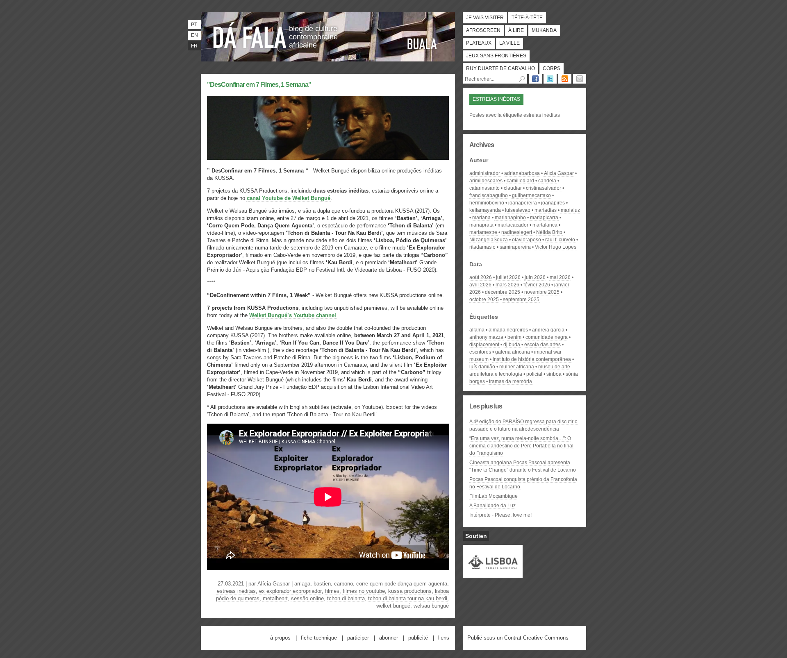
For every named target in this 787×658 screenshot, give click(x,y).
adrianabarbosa (522, 173)
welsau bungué (431, 606)
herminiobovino (486, 203)
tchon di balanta (346, 598)
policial (534, 374)
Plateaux (478, 43)
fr (194, 46)
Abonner (388, 638)
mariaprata (481, 225)
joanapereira (522, 203)
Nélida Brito (549, 232)
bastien (322, 584)
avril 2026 (480, 285)
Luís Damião (482, 367)
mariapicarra (544, 217)
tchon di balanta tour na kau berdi (407, 598)
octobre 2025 (484, 299)
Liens (443, 638)
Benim (514, 337)
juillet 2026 (508, 277)
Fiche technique (319, 638)
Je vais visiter (485, 17)
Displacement (484, 344)
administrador (484, 173)
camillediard (520, 181)
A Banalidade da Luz (492, 505)
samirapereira (515, 247)
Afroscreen (483, 30)
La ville (509, 43)
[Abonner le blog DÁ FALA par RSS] (564, 79)
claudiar (513, 188)
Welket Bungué (393, 606)
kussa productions (410, 591)
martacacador (513, 225)
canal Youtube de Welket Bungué (288, 198)
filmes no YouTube (364, 591)
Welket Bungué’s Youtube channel (292, 315)
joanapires (553, 203)
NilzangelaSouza (488, 240)
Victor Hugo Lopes (555, 247)
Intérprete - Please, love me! (500, 515)
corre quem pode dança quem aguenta (401, 584)
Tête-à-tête (527, 17)
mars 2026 (507, 285)
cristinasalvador (543, 188)
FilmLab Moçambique (493, 496)
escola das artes (542, 344)
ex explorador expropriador (290, 591)
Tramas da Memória (510, 381)
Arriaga (302, 584)
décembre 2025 (502, 292)
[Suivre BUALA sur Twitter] (550, 79)
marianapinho (510, 217)
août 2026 (480, 277)
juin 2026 (535, 277)
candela (547, 181)
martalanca (544, 225)
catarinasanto (484, 188)
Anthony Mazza (486, 337)
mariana (481, 217)
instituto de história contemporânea (532, 359)
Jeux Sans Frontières (496, 56)
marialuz (570, 210)
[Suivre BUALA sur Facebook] (535, 79)
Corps (551, 68)
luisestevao (517, 210)
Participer (358, 638)
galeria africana (512, 352)
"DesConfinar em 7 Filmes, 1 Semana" (259, 84)
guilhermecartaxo (531, 195)
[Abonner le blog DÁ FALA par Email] (579, 79)
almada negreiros (508, 330)
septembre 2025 (521, 299)
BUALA (422, 44)
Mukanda (544, 30)
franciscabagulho (488, 195)
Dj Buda (511, 344)
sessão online (307, 598)
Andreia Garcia (548, 330)
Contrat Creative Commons (536, 638)
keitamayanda (485, 210)
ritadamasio (482, 247)
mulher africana (516, 367)
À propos (280, 638)
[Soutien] (493, 574)
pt (194, 24)
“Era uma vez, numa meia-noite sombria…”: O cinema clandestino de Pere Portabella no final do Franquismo (521, 446)
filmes (332, 591)
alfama (476, 330)
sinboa (554, 374)
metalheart (275, 598)
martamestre (483, 232)
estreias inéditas (236, 591)
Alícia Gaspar (273, 584)
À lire (516, 30)
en (194, 35)
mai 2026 (560, 277)
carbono (343, 584)
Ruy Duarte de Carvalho (500, 68)
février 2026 (536, 285)
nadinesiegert (516, 232)
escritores (480, 352)
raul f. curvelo (560, 240)
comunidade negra (546, 337)
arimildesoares (486, 181)
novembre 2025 (542, 292)
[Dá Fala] (250, 34)
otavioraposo (526, 240)
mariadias (546, 210)
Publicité (418, 638)
